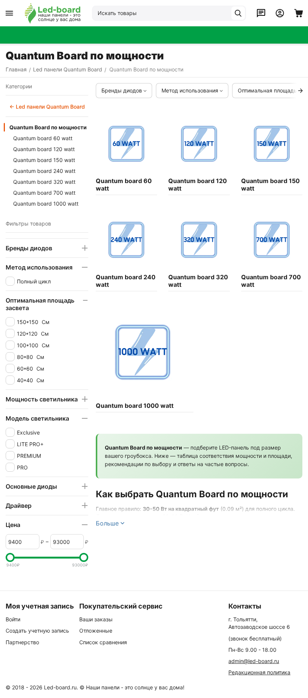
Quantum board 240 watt (44, 171)
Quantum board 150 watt (44, 160)
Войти (13, 619)
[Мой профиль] (279, 13)
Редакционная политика (259, 672)
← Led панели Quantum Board (47, 106)
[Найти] (238, 13)
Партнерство (22, 642)
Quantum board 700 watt (44, 192)
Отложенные (95, 630)
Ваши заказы (96, 619)
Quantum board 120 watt (44, 149)
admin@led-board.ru (253, 661)
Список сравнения (103, 642)
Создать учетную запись (37, 630)
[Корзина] (298, 13)
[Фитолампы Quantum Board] (52, 13)
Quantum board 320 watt (44, 182)
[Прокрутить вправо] (300, 90)
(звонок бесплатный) (255, 638)
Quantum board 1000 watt (46, 203)
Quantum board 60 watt (42, 138)
